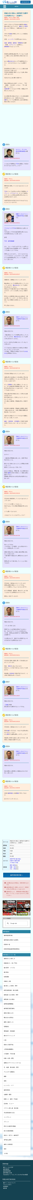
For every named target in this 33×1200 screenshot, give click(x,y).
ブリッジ (6, 1121)
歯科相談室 (6, 1169)
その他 (6, 1153)
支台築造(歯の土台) (9, 1112)
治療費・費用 (7, 1094)
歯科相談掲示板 (25, 2)
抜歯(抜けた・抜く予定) (10, 963)
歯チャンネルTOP (8, 1167)
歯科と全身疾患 (8, 1144)
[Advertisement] (16, 122)
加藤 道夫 (13, 867)
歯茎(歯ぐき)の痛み (9, 999)
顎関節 (10, 384)
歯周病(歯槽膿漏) (8, 1004)
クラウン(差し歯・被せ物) (11, 1108)
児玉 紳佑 (13, 869)
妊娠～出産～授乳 (9, 1058)
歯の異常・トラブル (9, 967)
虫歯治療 (6, 88)
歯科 (20, 26)
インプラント (7, 1117)
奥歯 (25, 24)
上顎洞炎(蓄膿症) (8, 1049)
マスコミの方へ (7, 1184)
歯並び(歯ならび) (8, 1013)
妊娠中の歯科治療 (15, 860)
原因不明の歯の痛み (15, 859)
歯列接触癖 (11, 241)
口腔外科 (10, 421)
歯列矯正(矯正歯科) (9, 1008)
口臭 (5, 1040)
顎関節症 (20, 43)
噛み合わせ (11, 61)
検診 (18, 793)
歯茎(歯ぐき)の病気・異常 (11, 994)
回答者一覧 (7, 944)
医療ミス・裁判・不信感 (10, 1099)
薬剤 (5, 1081)
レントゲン (11, 39)
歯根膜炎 (6, 46)
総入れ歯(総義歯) (8, 1130)
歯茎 (9, 472)
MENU (16, 6)
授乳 (8, 734)
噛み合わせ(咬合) (8, 1017)
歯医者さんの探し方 (9, 958)
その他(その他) (14, 862)
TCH (17, 163)
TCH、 (6, 241)
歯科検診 (10, 793)
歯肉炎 (15, 43)
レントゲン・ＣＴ (9, 1085)
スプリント (12, 44)
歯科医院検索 (7, 1171)
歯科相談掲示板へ (16, 875)
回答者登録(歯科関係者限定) (12, 949)
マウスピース (14, 193)
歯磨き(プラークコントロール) (12, 1062)
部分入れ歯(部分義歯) (10, 1126)
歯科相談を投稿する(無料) (11, 940)
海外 (5, 1149)
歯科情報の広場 (7, 1172)
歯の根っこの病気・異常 (10, 985)
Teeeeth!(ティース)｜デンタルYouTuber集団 (15, 1174)
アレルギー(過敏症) (9, 1072)
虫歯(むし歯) (7, 981)
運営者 (5, 1188)
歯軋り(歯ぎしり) (8, 1022)
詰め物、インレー (9, 1103)
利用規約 (5, 1186)
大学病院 (16, 421)
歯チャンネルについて (9, 1182)
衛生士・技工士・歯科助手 (11, 1135)
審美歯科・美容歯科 (9, 1031)
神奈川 (10, 666)
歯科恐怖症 (7, 1090)
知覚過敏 (6, 976)
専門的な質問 (7, 1140)
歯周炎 (10, 43)
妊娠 (10, 33)
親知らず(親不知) (8, 1044)
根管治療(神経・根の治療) (11, 990)
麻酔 (5, 100)
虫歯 (5, 43)
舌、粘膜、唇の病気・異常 (11, 1067)
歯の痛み (6, 972)
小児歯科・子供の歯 (9, 1053)
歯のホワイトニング (9, 1035)
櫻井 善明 (12, 865)
